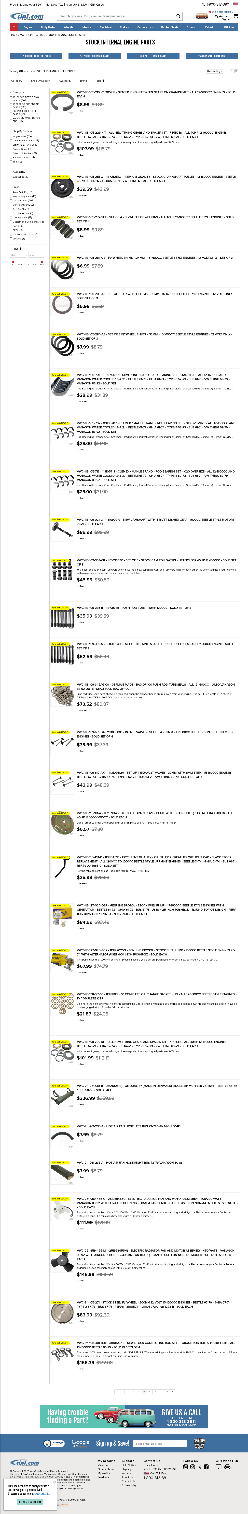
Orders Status (106, 1469)
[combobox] (120, 16)
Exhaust (192, 27)
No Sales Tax (54, 4)
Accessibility (129, 1485)
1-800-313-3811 (217, 4)
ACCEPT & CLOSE (30, 1502)
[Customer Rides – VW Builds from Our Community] (227, 1467)
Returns (126, 1473)
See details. (42, 1493)
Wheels (68, 27)
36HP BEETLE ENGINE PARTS (153, 56)
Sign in (226, 19)
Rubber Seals (169, 27)
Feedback (103, 1477)
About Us (127, 1477)
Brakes (124, 27)
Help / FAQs (129, 1465)
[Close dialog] (54, 1482)
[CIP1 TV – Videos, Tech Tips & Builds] (219, 1467)
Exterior (210, 27)
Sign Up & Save (76, 4)
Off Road (229, 27)
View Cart (103, 1465)
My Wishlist (104, 1473)
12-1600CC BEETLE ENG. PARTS (36, 56)
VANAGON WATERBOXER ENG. (211, 56)
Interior (86, 27)
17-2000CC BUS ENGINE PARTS (94, 56)
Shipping (127, 1469)
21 (167, 1391)
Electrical (106, 27)
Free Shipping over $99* (26, 4)
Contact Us (128, 1481)
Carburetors (145, 27)
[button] (232, 71)
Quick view (89, 118)
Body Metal (48, 27)
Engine (28, 27)
